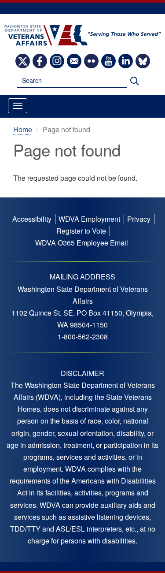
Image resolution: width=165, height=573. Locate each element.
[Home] (82, 35)
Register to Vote (81, 231)
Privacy (138, 219)
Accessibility (31, 219)
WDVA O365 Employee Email (81, 243)
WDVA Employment (89, 219)
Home (22, 129)
